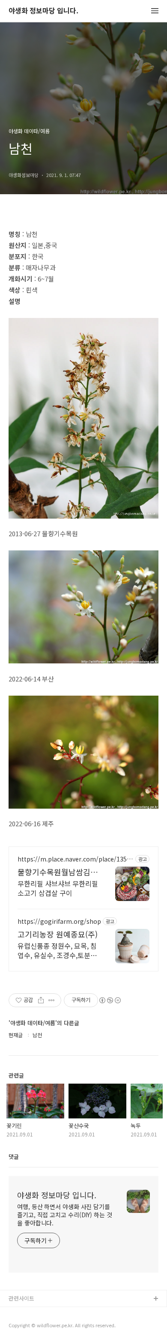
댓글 (14, 1156)
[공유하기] (41, 1000)
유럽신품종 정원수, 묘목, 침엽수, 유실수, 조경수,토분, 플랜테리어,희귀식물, (57, 950)
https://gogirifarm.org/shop (59, 921)
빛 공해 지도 (23, 1313)
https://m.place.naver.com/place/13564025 (76, 859)
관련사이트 (21, 1298)
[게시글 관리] (51, 1000)
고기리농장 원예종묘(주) (58, 934)
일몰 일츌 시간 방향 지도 (38, 1327)
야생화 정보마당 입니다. (43, 10)
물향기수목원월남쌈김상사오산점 (58, 872)
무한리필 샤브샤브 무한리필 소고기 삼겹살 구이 (58, 888)
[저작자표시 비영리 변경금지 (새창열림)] (109, 1000)
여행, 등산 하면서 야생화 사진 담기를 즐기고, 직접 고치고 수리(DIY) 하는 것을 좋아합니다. (64, 1214)
